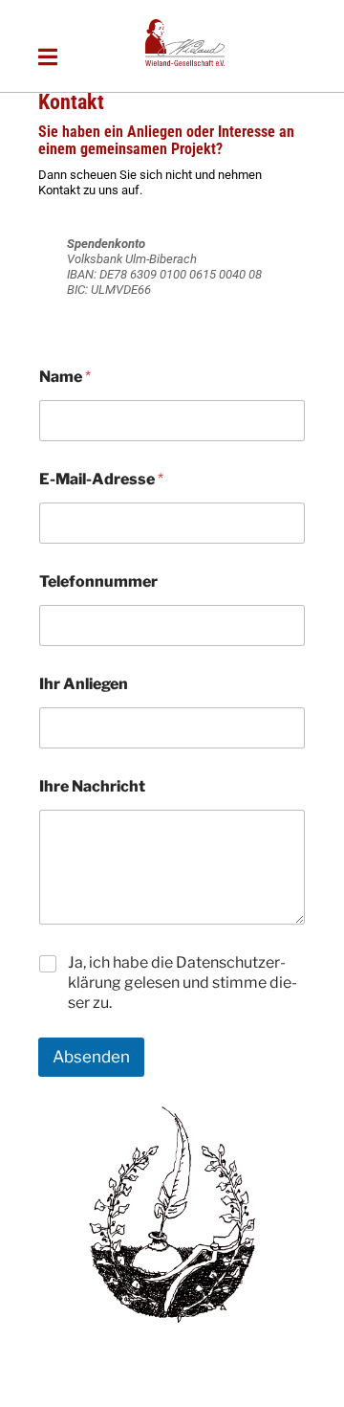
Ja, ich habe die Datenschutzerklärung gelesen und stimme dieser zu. (182, 982)
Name (65, 377)
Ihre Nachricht (92, 786)
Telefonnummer (98, 581)
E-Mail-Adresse (101, 479)
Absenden (91, 1056)
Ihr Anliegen (83, 684)
